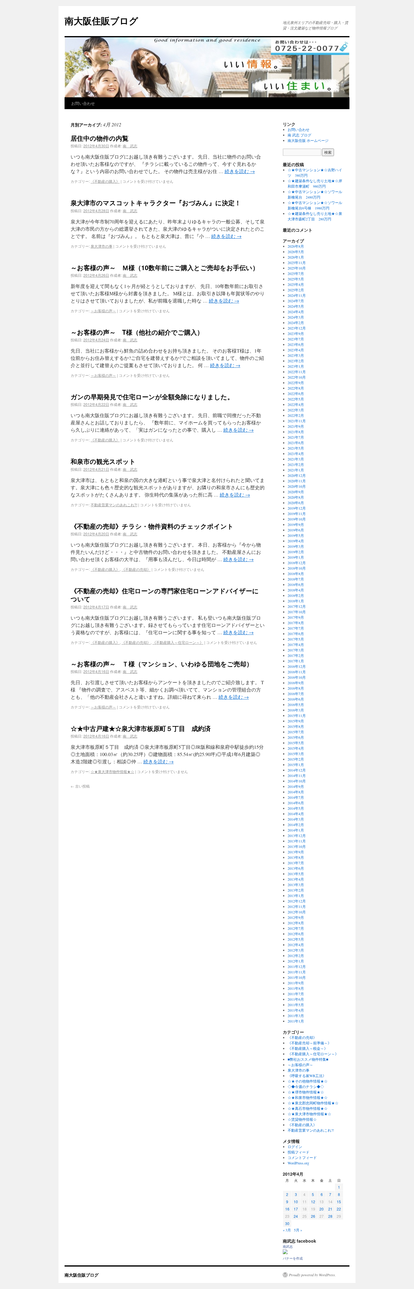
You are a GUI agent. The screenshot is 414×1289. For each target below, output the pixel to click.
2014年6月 (296, 802)
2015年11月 (297, 715)
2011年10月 (297, 977)
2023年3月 (296, 355)
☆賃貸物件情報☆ (302, 1119)
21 (330, 1208)
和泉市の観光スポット (103, 461)
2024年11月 (297, 295)
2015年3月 (296, 753)
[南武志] (285, 1252)
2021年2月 (296, 464)
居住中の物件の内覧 (100, 137)
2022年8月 (296, 388)
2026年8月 (296, 246)
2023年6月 (296, 344)
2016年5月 (296, 704)
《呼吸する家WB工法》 (307, 1075)
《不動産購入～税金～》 (308, 1048)
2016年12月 (297, 666)
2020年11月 (297, 480)
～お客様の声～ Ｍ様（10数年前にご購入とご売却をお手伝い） (165, 267)
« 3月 (287, 1229)
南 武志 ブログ (299, 134)
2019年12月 (297, 508)
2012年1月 (296, 961)
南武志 (288, 1246)
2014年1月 (296, 830)
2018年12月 (297, 562)
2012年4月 (296, 944)
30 (287, 1223)
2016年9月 (296, 682)
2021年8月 (296, 431)
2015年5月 (296, 742)
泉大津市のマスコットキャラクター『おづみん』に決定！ (156, 202)
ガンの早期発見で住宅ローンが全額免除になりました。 (152, 396)
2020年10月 (297, 486)
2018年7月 (296, 579)
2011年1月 (296, 1021)
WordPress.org (298, 1162)
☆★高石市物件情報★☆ (308, 1108)
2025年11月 (297, 262)
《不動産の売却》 (136, 569)
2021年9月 (296, 426)
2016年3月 (296, 710)
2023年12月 (297, 328)
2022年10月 (297, 377)
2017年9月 (296, 617)
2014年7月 (296, 797)
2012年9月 (296, 917)
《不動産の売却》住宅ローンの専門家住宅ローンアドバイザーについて (165, 594)
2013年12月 (297, 835)
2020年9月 (296, 491)
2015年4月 (296, 748)
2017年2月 (296, 655)
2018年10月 (297, 568)
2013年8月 (296, 857)
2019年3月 (296, 546)
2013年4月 (296, 879)
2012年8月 (296, 922)
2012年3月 (296, 950)
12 (313, 1201)
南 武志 (130, 145)
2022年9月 (296, 382)
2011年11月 (297, 971)
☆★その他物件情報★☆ (308, 1081)
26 (313, 1216)
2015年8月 (296, 726)
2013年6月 (296, 868)
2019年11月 (297, 513)
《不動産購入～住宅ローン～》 (177, 642)
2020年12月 (297, 475)
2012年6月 (296, 933)
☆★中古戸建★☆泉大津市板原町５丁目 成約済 (141, 728)
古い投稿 (80, 785)
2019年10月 (297, 519)
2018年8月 (296, 573)
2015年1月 (296, 764)
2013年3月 (296, 884)
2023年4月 (296, 349)
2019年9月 (296, 524)
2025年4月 (296, 284)
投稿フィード (298, 1152)
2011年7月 (296, 993)
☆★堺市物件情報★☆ (306, 1092)
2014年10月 (297, 780)
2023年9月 (296, 333)
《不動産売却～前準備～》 (309, 1042)
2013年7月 (296, 862)
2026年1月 (296, 257)
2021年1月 (296, 469)
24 (296, 1216)
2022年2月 (296, 415)
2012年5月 (296, 939)
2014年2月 (296, 824)
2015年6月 (296, 737)
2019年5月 (296, 535)
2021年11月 (297, 420)
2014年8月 (296, 791)
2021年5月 (296, 448)
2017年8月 (296, 622)
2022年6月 (296, 393)
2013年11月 (297, 841)
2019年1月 (296, 557)
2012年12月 (297, 901)
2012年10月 (297, 911)
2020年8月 (296, 497)
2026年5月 (296, 251)
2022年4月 (296, 404)
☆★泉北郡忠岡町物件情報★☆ (313, 1102)
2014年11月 (297, 775)
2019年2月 (296, 551)
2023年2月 (296, 360)
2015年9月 (296, 720)
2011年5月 (296, 1004)
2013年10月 (297, 846)
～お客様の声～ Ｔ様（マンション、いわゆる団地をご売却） (162, 663)
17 (296, 1208)
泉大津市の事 (101, 246)
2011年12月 (297, 966)
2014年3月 (296, 819)
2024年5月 (296, 306)
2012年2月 (296, 955)
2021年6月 (296, 442)
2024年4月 (296, 311)
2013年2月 (296, 890)
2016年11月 (297, 671)
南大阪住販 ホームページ (308, 140)
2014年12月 (297, 770)
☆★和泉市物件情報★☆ (308, 1097)
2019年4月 (296, 540)
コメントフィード (302, 1157)
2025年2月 (296, 289)
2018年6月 (296, 584)
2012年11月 (297, 906)
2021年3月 (296, 459)
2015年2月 (296, 759)
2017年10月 (297, 611)
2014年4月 (296, 813)
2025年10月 (297, 268)
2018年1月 (296, 600)
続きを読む (240, 171)
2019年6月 (296, 529)
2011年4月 (296, 1010)
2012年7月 (296, 928)
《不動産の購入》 (105, 181)
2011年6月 (296, 999)
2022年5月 (296, 399)
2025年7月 (296, 273)
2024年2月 (296, 322)
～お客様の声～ (103, 310)
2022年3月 (296, 409)
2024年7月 (296, 300)
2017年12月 (297, 606)
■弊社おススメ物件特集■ (308, 1059)
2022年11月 (297, 371)
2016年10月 (297, 677)
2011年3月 (296, 1015)
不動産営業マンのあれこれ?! (114, 504)
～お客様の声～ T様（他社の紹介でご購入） (137, 331)
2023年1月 (296, 366)
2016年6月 (296, 699)
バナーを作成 (293, 1258)
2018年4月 (296, 590)
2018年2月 (296, 595)
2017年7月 (296, 628)
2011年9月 (296, 982)
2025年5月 (296, 278)
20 (321, 1208)
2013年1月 (296, 895)
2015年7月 (296, 731)
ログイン (295, 1146)
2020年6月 (296, 502)
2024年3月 (296, 317)
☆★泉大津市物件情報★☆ (112, 771)
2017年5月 (296, 639)
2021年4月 (296, 453)
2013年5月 (296, 873)
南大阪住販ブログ (101, 20)
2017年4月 (296, 644)
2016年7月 (296, 693)
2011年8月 (296, 988)
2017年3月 (296, 650)
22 (339, 1208)
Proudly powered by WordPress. (312, 1274)
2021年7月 (296, 437)
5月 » (298, 1229)
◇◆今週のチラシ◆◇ (306, 1086)
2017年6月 (296, 633)
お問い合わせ (83, 103)
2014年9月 (296, 786)
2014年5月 (296, 808)
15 (339, 1201)
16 (287, 1208)
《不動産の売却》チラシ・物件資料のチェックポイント (152, 526)
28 (330, 1216)
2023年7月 (296, 338)
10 (296, 1201)
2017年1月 (296, 660)
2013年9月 (296, 851)
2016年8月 (296, 688)
